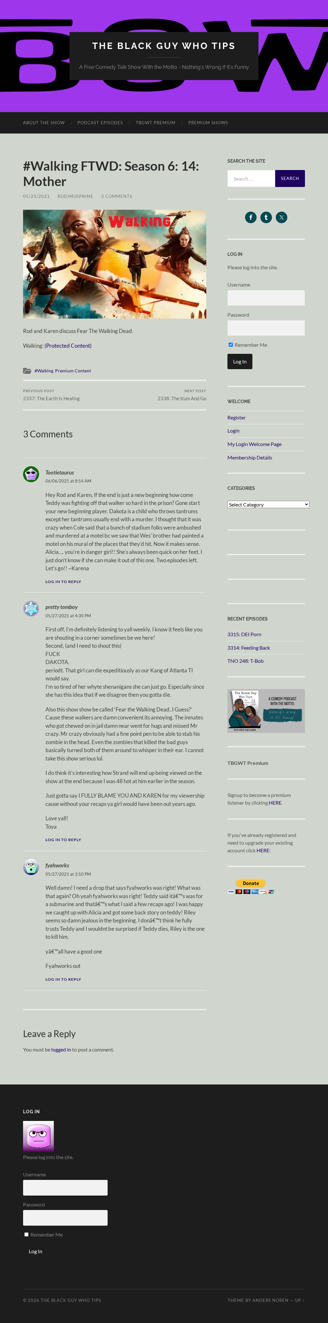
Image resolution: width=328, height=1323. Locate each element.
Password (238, 315)
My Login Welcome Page (254, 444)
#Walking (44, 370)
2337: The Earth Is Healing (51, 395)
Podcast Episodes (100, 122)
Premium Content (73, 370)
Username (238, 284)
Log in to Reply (63, 581)
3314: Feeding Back (248, 648)
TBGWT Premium (156, 122)
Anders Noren (270, 1300)
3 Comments (116, 196)
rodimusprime (76, 196)
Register (236, 417)
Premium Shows (208, 122)
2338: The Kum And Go (182, 395)
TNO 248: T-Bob (245, 661)
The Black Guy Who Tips (164, 46)
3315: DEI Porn (244, 634)
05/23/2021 (36, 196)
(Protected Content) (68, 345)
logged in (61, 1049)
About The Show (44, 122)
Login (233, 430)
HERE (275, 802)
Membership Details (249, 457)
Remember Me (250, 345)
